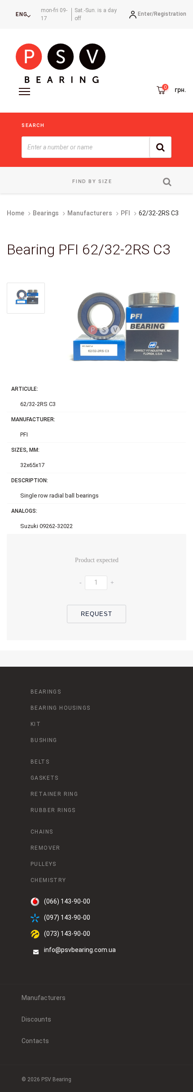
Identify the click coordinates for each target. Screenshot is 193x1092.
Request (97, 614)
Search (33, 125)
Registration (170, 14)
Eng (21, 14)
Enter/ (146, 14)
